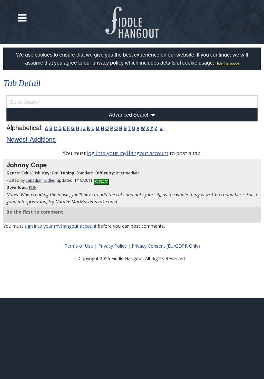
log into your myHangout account (127, 153)
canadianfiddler (40, 180)
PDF (32, 187)
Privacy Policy (112, 246)
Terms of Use (78, 246)
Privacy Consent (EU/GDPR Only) (166, 246)
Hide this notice (227, 63)
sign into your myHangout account (60, 226)
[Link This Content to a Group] (101, 180)
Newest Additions (31, 139)
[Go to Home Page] (132, 22)
